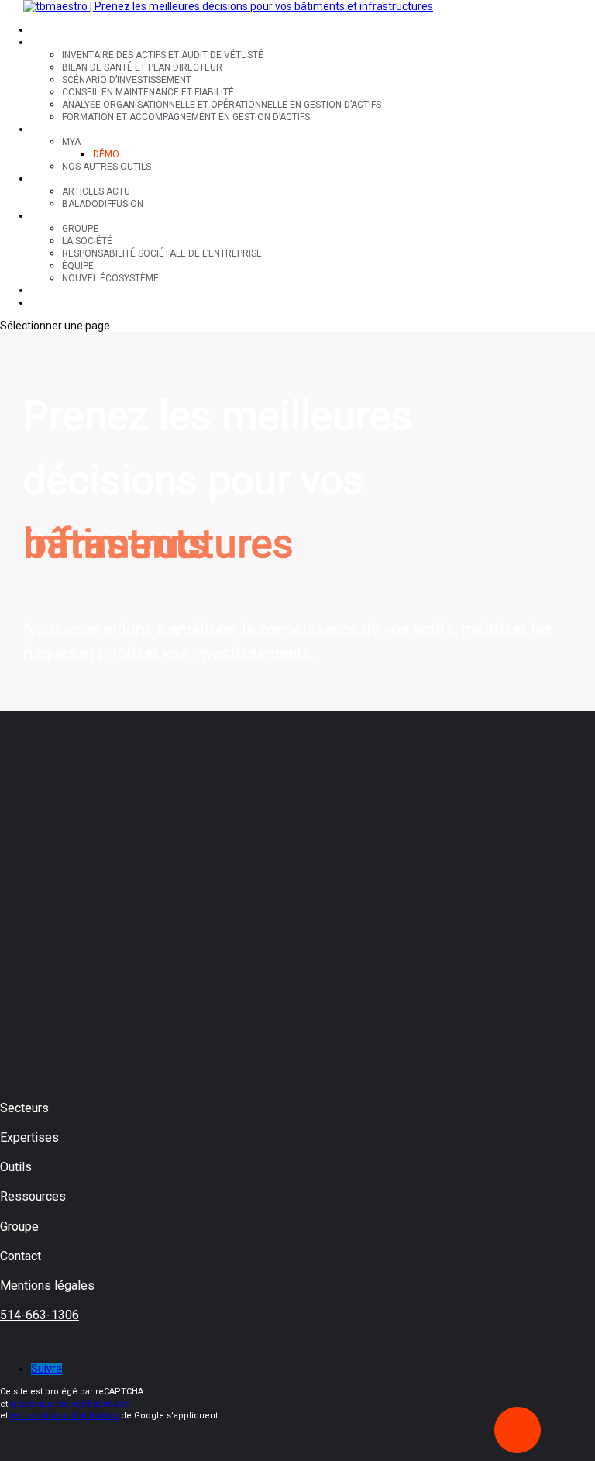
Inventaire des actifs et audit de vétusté (162, 55)
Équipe (78, 265)
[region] (297, 521)
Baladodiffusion (102, 203)
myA (71, 141)
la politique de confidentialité (70, 1404)
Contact (52, 290)
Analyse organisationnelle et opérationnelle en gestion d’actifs (221, 104)
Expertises (57, 42)
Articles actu (96, 191)
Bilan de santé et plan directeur (142, 67)
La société (87, 241)
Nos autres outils (106, 166)
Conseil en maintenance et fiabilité (148, 92)
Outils (46, 129)
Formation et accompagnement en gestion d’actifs (186, 117)
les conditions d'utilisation (64, 1416)
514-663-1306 (39, 1315)
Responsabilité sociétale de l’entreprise (162, 253)
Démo (106, 154)
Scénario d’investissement (126, 79)
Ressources (60, 179)
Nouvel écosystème (110, 278)
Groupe (49, 216)
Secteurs (54, 30)
